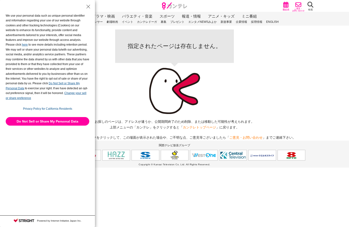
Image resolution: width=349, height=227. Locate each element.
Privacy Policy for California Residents (47, 108)
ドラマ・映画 (103, 16)
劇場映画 (112, 22)
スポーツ (167, 16)
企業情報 (241, 22)
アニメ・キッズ (221, 16)
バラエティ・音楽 (137, 16)
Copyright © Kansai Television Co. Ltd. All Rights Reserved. (174, 164)
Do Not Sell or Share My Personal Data (47, 121)
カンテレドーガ (147, 22)
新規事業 (226, 22)
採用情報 (256, 22)
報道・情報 (191, 16)
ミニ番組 (249, 16)
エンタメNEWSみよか (202, 22)
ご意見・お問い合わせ (246, 137)
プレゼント (177, 22)
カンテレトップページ (199, 127)
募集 (163, 22)
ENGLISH (272, 22)
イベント (127, 22)
